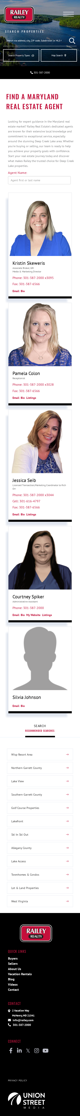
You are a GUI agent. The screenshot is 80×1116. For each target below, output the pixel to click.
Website (35, 615)
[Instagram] (36, 1051)
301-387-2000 (41, 72)
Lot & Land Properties (25, 888)
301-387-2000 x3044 (38, 495)
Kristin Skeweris (29, 263)
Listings (31, 398)
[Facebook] (11, 1051)
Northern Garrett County (26, 768)
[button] (71, 40)
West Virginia (19, 901)
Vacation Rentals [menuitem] (20, 974)
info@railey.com (22, 1020)
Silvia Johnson (27, 697)
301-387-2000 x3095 (38, 278)
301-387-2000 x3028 (38, 384)
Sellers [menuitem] (13, 963)
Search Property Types (19, 55)
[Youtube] (45, 1051)
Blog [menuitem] (11, 979)
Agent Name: (17, 173)
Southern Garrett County (26, 794)
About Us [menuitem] (14, 969)
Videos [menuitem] (13, 984)
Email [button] (16, 291)
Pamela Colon (26, 373)
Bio (23, 291)
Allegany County (21, 848)
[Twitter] (28, 1051)
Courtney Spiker (28, 597)
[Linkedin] (19, 1051)
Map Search (57, 55)
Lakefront (17, 821)
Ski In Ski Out (19, 834)
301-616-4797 (29, 501)
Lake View (17, 781)
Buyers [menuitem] (13, 958)
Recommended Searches (40, 730)
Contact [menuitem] (13, 990)
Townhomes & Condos (25, 874)
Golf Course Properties (25, 808)
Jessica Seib (24, 480)
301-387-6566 (29, 284)
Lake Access (18, 861)
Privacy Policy (17, 1080)
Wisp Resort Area (21, 754)
